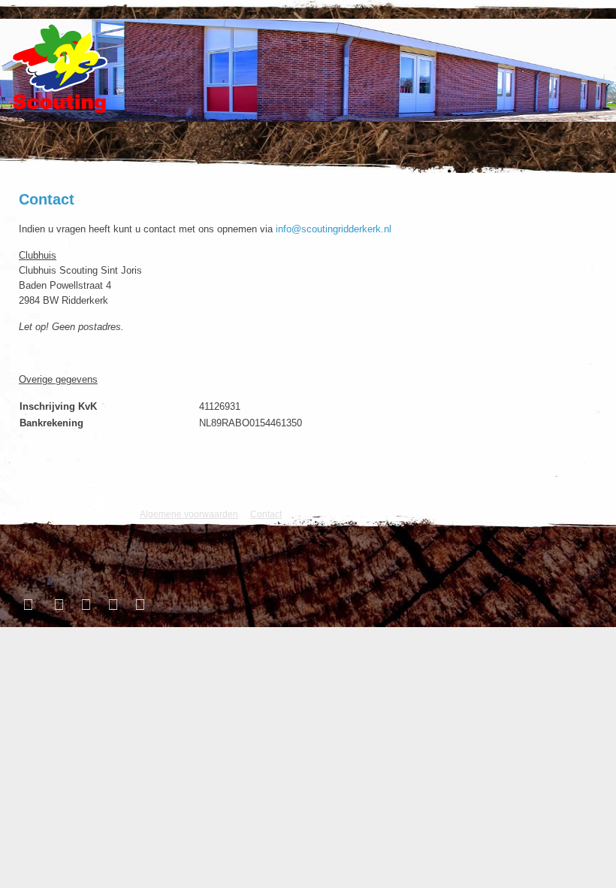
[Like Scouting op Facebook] (30, 604)
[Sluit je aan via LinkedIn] (84, 604)
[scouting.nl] (68, 511)
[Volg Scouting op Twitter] (57, 604)
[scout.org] (104, 505)
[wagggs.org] (32, 505)
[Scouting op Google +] (111, 604)
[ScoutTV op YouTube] (138, 604)
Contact (46, 199)
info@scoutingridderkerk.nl (333, 229)
